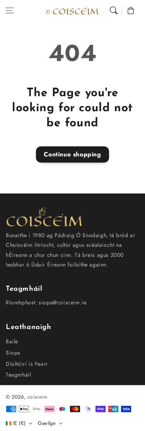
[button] (9, 10)
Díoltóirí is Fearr (27, 364)
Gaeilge (47, 423)
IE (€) (19, 423)
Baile (12, 341)
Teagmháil (18, 374)
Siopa (13, 352)
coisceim (37, 396)
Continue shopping (72, 154)
